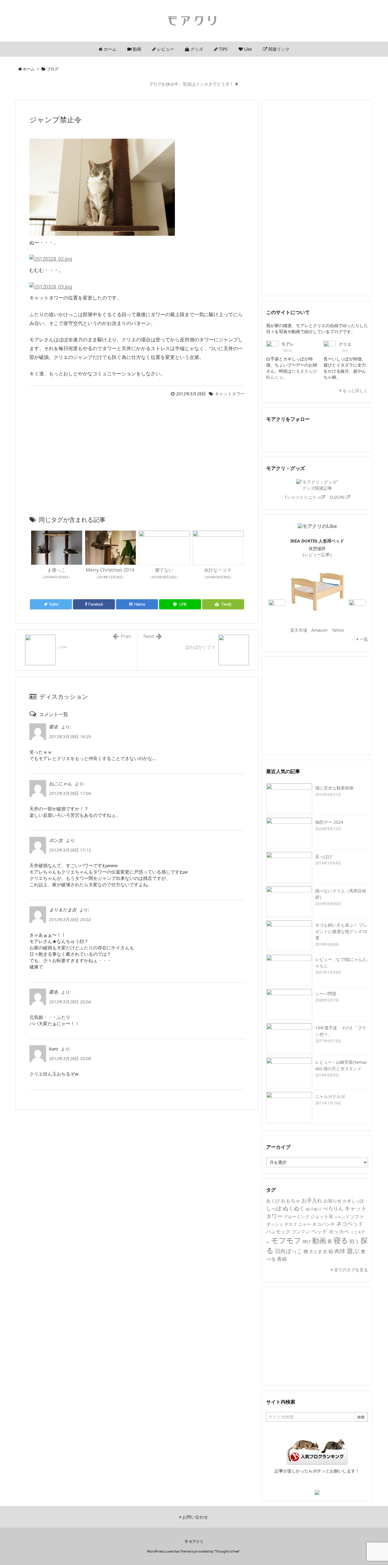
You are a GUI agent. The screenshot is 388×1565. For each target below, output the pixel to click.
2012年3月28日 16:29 (70, 736)
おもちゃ (290, 1200)
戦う (354, 1241)
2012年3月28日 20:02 (70, 919)
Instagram (359, 435)
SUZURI (337, 497)
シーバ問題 (325, 993)
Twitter (275, 435)
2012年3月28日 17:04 (70, 793)
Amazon (319, 630)
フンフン (301, 1231)
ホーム (29, 69)
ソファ (357, 1216)
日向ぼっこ (288, 1251)
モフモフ (286, 1240)
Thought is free (227, 1551)
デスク (290, 1224)
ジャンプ (341, 1216)
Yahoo (338, 630)
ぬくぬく (294, 1208)
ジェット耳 (321, 1216)
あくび (273, 1201)
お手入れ (312, 1200)
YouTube (325, 435)
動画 (319, 1240)
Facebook (292, 435)
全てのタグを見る (350, 1270)
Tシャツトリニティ (302, 497)
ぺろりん (333, 1208)
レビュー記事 (317, 554)
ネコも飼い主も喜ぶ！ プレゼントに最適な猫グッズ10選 (341, 931)
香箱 (282, 1259)
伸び (307, 1241)
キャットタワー (230, 394)
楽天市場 (298, 630)
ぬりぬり (314, 1209)
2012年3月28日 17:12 (70, 850)
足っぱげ (323, 856)
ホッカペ (339, 1231)
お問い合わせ (194, 1517)
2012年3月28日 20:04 (70, 1002)
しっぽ (274, 1208)
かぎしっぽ (353, 1201)
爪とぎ (315, 1251)
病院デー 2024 (329, 822)
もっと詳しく (354, 390)
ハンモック (278, 1231)
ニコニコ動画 (342, 435)
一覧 (363, 639)
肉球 (339, 1251)
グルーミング (296, 1216)
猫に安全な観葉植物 (334, 788)
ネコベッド (349, 1223)
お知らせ (332, 1201)
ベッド (319, 1231)
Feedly (309, 435)
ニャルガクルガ (330, 1096)
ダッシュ (274, 1224)
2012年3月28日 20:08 (70, 1058)
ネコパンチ (323, 1224)
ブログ (53, 69)
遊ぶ (353, 1250)
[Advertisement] (137, 457)
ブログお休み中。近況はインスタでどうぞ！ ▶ (194, 84)
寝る (340, 1240)
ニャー (304, 1224)
